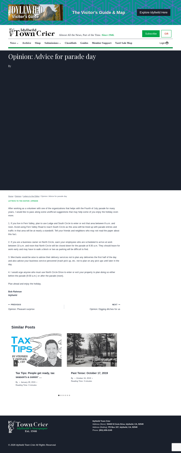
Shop (38, 43)
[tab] (58, 395)
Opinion (34, 201)
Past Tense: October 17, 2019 (89, 373)
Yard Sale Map (123, 43)
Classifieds (71, 43)
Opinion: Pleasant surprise (21, 307)
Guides (84, 43)
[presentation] (36, 350)
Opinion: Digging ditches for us (105, 307)
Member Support (101, 43)
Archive (26, 43)
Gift (166, 33)
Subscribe (151, 33)
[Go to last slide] (16, 363)
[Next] (113, 363)
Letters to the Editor (19, 201)
